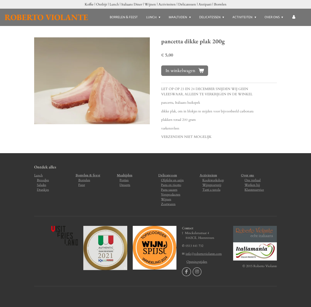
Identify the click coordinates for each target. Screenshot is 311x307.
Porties (124, 180)
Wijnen (166, 199)
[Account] (293, 17)
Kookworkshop (213, 180)
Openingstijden (196, 262)
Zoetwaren (168, 204)
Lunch (38, 175)
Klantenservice (254, 190)
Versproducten (170, 194)
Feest (81, 185)
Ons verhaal (253, 180)
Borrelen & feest (88, 175)
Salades (41, 185)
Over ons (247, 175)
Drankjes (43, 190)
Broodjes (43, 180)
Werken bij (252, 185)
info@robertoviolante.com (204, 254)
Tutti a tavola (211, 190)
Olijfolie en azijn (172, 180)
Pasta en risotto (171, 185)
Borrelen (84, 180)
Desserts (125, 185)
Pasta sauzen (169, 190)
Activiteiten (208, 175)
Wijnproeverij (211, 185)
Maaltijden (124, 175)
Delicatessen (167, 175)
